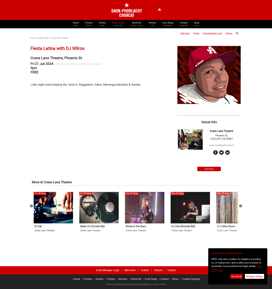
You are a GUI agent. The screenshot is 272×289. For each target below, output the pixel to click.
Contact (183, 24)
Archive (229, 33)
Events (99, 279)
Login (212, 33)
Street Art (136, 24)
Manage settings (254, 276)
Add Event (185, 33)
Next (240, 206)
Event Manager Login (107, 270)
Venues (158, 270)
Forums (89, 24)
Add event (130, 270)
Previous (31, 206)
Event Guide (118, 24)
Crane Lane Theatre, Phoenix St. (57, 58)
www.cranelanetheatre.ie (221, 145)
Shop (196, 24)
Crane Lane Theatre (59, 38)
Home (76, 24)
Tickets (102, 24)
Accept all (236, 276)
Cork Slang (167, 24)
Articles (152, 24)
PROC (146, 284)
